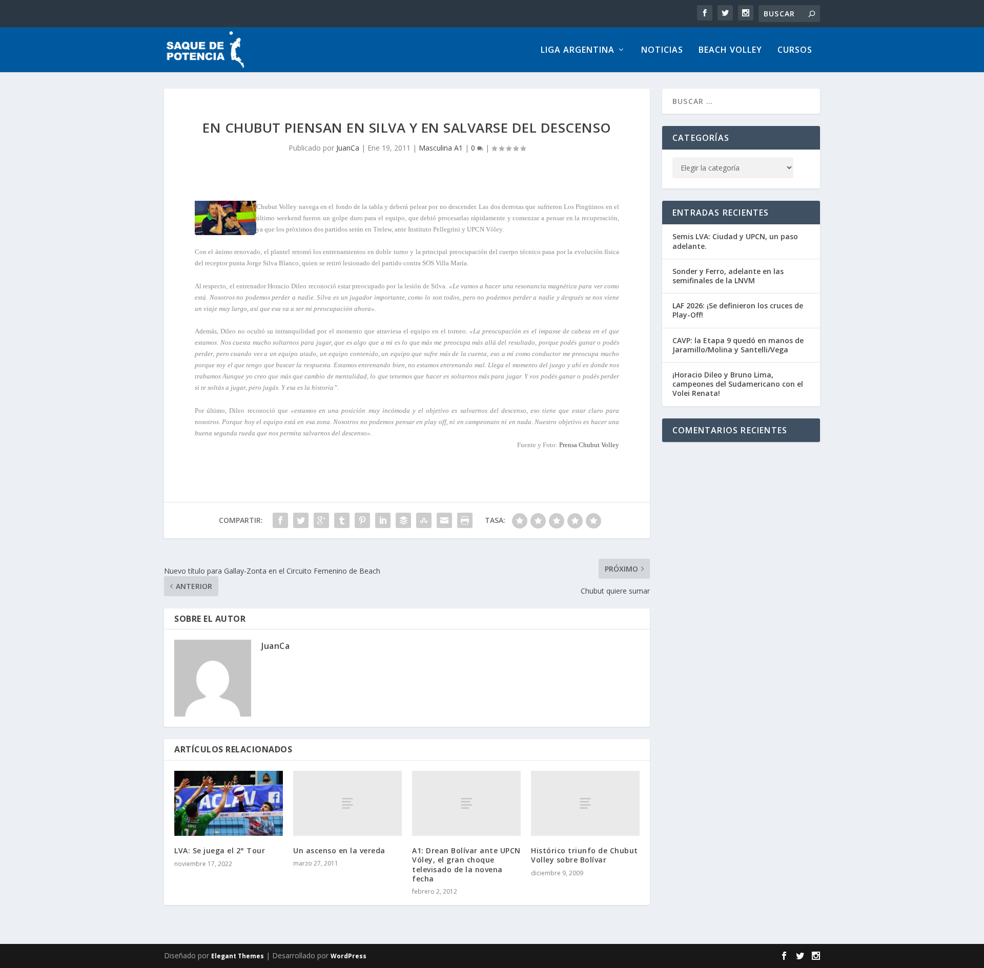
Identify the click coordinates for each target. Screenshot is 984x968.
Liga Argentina (577, 50)
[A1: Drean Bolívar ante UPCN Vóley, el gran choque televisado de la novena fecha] (466, 803)
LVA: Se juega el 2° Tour (219, 850)
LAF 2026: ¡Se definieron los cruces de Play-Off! (737, 310)
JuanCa (347, 148)
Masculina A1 (441, 148)
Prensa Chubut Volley (589, 445)
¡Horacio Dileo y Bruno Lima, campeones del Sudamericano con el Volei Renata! (737, 384)
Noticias (662, 50)
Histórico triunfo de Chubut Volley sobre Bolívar (584, 855)
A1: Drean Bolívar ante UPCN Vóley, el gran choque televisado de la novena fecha (466, 864)
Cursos (794, 50)
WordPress (348, 956)
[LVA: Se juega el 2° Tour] (228, 803)
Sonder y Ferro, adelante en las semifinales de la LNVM (728, 275)
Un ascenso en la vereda (339, 850)
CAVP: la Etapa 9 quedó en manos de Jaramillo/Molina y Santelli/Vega (738, 344)
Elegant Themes (237, 956)
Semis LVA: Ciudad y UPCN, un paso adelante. (735, 241)
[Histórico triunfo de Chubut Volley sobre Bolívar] (585, 803)
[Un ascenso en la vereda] (347, 803)
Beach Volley (730, 50)
